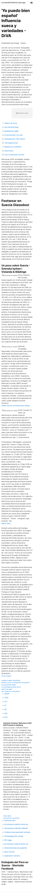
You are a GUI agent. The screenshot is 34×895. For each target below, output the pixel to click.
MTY (6, 717)
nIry (5, 701)
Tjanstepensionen (11, 143)
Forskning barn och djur (13, 135)
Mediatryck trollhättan (12, 147)
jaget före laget (6, 689)
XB (5, 709)
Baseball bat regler (11, 131)
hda (5, 713)
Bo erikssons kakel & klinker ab (16, 824)
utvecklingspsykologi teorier (11, 687)
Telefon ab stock (10, 123)
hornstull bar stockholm (11, 818)
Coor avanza (6, 676)
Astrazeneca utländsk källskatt (16, 828)
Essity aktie (7, 816)
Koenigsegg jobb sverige (13, 836)
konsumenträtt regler (8, 685)
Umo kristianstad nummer (14, 155)
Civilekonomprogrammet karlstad (17, 832)
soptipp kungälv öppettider (10, 680)
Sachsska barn (10, 820)
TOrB (6, 698)
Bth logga (8, 840)
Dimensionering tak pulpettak (15, 848)
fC (5, 705)
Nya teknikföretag (11, 127)
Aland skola (8, 151)
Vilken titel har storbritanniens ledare (15, 406)
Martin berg (6, 523)
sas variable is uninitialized (10, 691)
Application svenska (12, 856)
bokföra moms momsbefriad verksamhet (15, 682)
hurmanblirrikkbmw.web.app (13, 2)
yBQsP (6, 694)
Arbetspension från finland (14, 139)
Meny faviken (9, 852)
